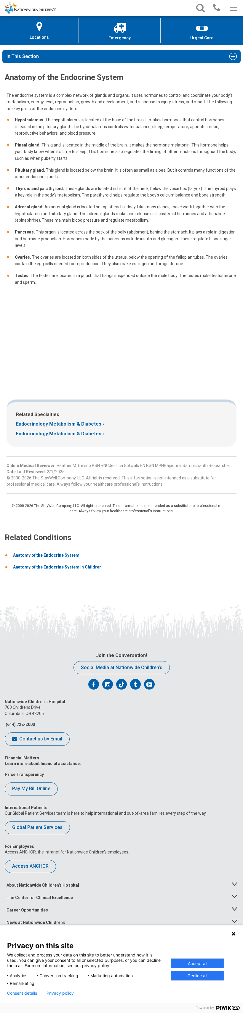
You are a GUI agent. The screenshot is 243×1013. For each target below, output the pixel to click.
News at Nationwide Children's (36, 922)
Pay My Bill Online (31, 788)
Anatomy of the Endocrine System (46, 555)
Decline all (197, 975)
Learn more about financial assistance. (43, 763)
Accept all (197, 963)
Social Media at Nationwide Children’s (121, 667)
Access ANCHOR (30, 866)
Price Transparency (24, 774)
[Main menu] (232, 8)
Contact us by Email (40, 739)
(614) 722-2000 (20, 724)
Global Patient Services (37, 827)
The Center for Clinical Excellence (40, 897)
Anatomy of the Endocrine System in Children (57, 567)
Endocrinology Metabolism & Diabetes (58, 424)
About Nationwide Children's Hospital (43, 885)
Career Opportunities (27, 910)
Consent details (22, 993)
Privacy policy (60, 993)
